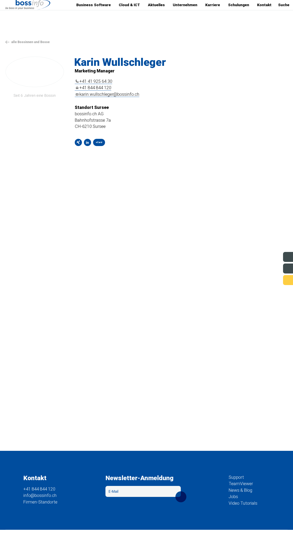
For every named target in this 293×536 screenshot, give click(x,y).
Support (273, 279)
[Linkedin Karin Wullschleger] (87, 142)
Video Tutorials (243, 503)
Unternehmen (185, 5)
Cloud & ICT (129, 5)
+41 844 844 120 (95, 87)
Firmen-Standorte (40, 501)
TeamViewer (241, 483)
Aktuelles (156, 5)
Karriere (212, 5)
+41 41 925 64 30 (95, 81)
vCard (97, 143)
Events (274, 256)
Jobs (276, 268)
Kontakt (264, 5)
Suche (283, 5)
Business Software (93, 5)
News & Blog (240, 490)
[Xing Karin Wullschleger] (78, 142)
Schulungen (238, 5)
